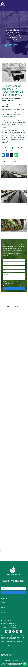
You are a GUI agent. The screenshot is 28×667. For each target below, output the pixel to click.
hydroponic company (12, 44)
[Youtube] (17, 631)
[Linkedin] (6, 631)
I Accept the (10, 286)
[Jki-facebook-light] (10, 631)
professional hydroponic (13, 46)
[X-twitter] (13, 631)
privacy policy (13, 286)
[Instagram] (21, 631)
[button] (14, 7)
